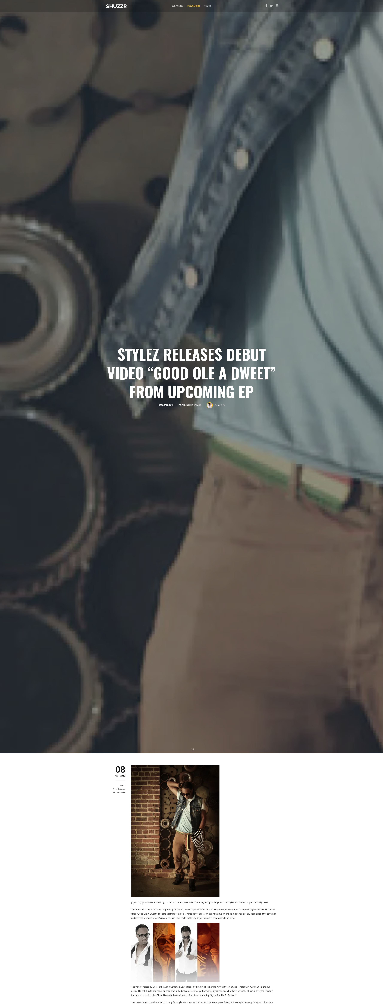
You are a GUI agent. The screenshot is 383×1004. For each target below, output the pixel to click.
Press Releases (194, 405)
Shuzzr (221, 405)
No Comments (119, 792)
